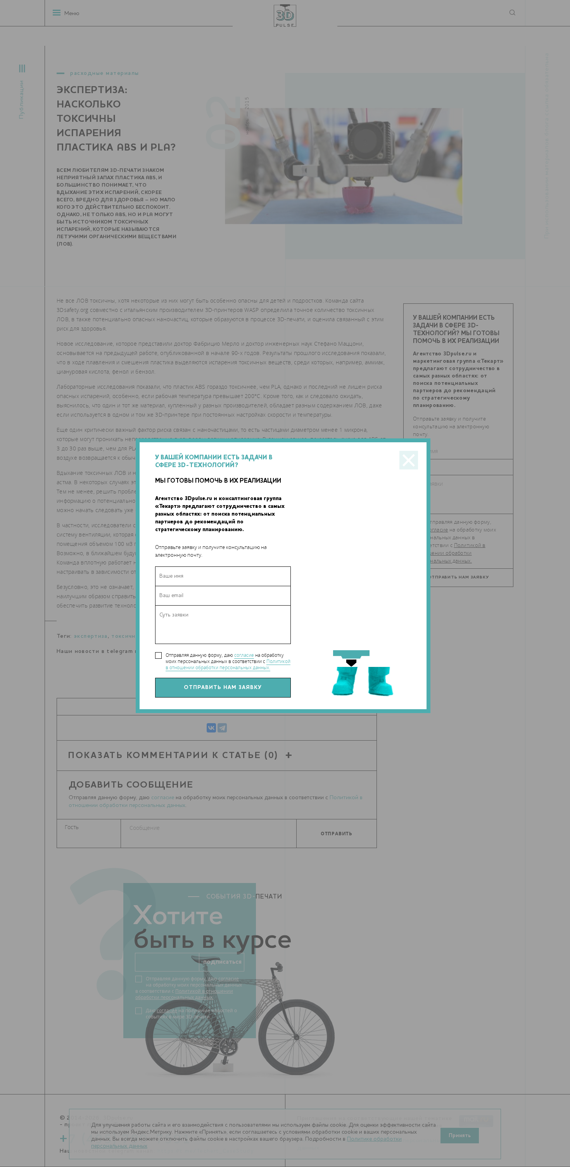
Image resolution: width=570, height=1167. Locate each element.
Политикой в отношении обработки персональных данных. (228, 664)
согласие (244, 655)
